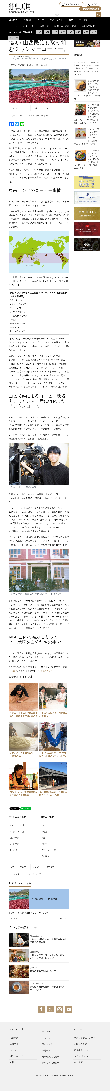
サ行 (55, 32)
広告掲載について (82, 1050)
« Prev (14, 918)
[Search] (98, 14)
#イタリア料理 (17, 831)
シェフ (41, 20)
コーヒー (50, 108)
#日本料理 (15, 838)
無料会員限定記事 (50, 1063)
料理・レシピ (56, 20)
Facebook (38, 899)
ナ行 (70, 32)
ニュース (13, 26)
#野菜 (44, 831)
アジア (36, 108)
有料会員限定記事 (50, 1056)
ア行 (39, 32)
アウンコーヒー (18, 108)
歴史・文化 (28, 26)
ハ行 (78, 32)
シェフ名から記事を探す (20, 32)
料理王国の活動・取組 (65, 26)
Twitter (53, 899)
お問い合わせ (80, 1044)
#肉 (43, 825)
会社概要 (78, 1062)
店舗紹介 (27, 20)
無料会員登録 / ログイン (85, 1038)
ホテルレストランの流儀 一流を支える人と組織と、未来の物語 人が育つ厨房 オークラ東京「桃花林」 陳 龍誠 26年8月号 (87, 68)
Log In (14, 671)
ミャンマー (16, 115)
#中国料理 (15, 844)
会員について (46, 671)
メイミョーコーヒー (38, 115)
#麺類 (44, 844)
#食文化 (32, 65)
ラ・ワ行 (13, 38)
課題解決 (13, 20)
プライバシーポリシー (85, 1056)
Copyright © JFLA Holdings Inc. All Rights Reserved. (55, 1075)
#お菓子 (46, 856)
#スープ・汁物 (49, 850)
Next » (63, 918)
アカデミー (84, 20)
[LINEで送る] (25, 808)
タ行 (62, 32)
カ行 (47, 32)
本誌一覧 (44, 26)
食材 (71, 20)
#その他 (13, 850)
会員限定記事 (88, 26)
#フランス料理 (17, 825)
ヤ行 (93, 32)
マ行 (86, 32)
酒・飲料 (39, 65)
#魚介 (44, 838)
